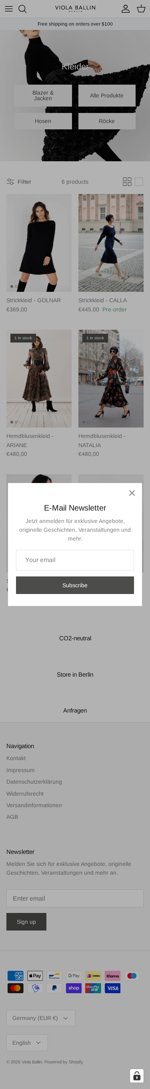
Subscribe (75, 585)
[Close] (132, 493)
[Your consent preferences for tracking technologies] (137, 1076)
